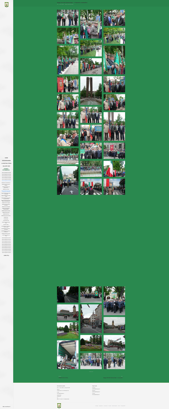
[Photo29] (91, 151)
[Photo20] (91, 90)
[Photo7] (68, 354)
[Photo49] (91, 276)
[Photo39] (68, 205)
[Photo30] (114, 151)
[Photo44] (114, 240)
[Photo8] (91, 361)
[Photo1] (91, 318)
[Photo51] (68, 276)
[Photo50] (114, 276)
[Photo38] (114, 205)
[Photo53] (114, 300)
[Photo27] (91, 133)
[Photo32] (91, 169)
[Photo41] (114, 223)
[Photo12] (114, 18)
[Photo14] (114, 36)
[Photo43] (91, 240)
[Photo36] (114, 187)
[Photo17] (114, 60)
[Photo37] (91, 205)
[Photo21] (114, 84)
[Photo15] (91, 48)
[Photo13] (68, 36)
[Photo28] (68, 138)
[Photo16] (68, 60)
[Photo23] (114, 102)
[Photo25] (68, 120)
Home (58, 4)
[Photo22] (68, 102)
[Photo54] (68, 294)
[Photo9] (114, 361)
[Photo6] (114, 343)
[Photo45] (68, 240)
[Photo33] (114, 169)
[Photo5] (91, 343)
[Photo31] (68, 156)
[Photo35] (91, 187)
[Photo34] (68, 180)
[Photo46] (91, 258)
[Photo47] (114, 258)
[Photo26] (114, 126)
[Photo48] (68, 258)
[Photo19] (68, 84)
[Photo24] (91, 115)
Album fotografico (61, 4)
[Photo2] (68, 312)
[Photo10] (68, 18)
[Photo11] (91, 24)
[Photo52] (91, 294)
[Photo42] (68, 223)
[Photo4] (68, 330)
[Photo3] (114, 325)
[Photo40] (91, 223)
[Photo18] (91, 66)
